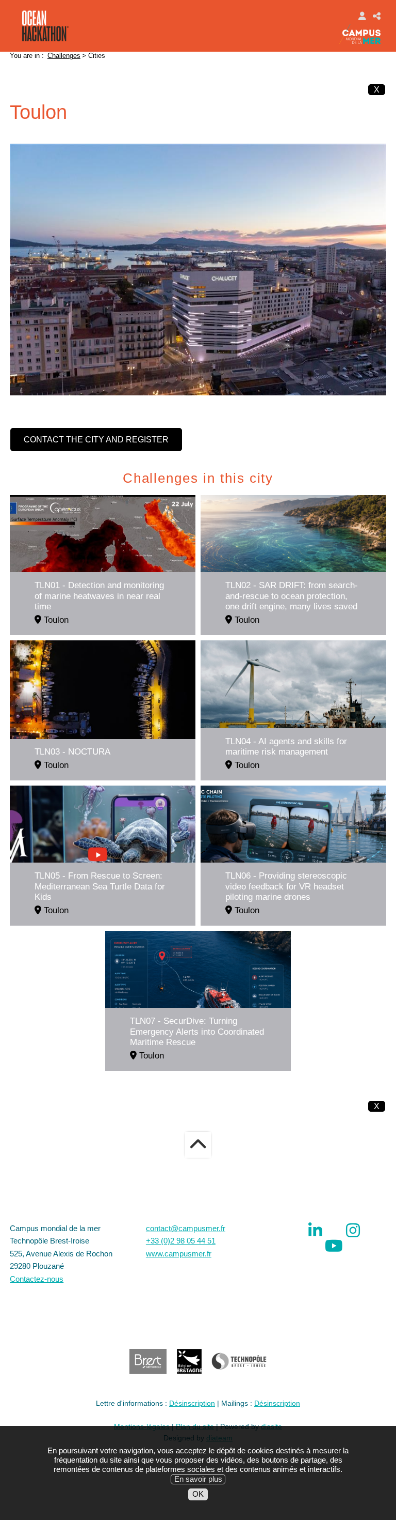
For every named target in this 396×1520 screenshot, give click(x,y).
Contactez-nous (36, 1279)
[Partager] (376, 15)
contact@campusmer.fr (185, 1228)
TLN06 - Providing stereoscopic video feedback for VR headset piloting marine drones (286, 886)
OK (198, 1494)
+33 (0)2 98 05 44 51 (181, 1240)
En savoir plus (198, 1479)
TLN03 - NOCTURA (72, 751)
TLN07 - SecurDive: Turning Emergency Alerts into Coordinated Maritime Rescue (197, 1031)
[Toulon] (198, 269)
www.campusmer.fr (178, 1253)
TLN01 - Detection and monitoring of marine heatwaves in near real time (99, 595)
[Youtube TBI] (334, 1246)
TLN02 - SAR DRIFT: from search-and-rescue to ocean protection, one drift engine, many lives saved (291, 595)
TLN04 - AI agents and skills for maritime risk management (286, 746)
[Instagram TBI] (353, 1230)
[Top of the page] (198, 1145)
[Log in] (362, 15)
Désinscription (192, 1403)
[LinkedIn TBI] (315, 1230)
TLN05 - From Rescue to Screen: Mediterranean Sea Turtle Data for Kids (100, 886)
